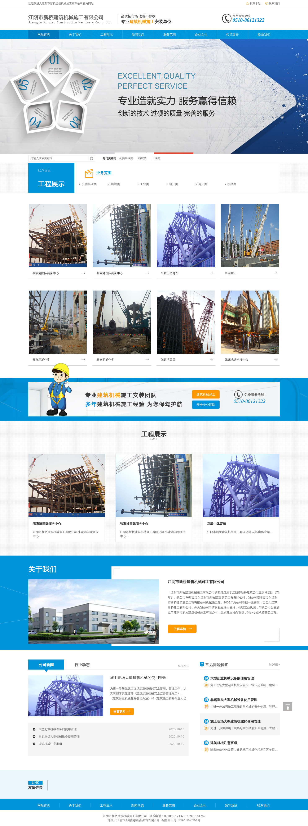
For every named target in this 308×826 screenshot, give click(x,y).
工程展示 (106, 34)
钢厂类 (173, 184)
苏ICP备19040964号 (187, 820)
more (182, 666)
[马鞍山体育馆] (241, 485)
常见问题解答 (216, 664)
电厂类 (202, 184)
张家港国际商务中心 (47, 523)
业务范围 (169, 34)
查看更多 (119, 711)
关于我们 (75, 34)
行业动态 (82, 664)
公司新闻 (46, 664)
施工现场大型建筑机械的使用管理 (138, 677)
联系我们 (274, 3)
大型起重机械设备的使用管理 (58, 729)
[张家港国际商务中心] (66, 485)
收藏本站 (255, 3)
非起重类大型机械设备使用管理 (59, 736)
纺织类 (142, 158)
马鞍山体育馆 (216, 523)
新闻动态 (138, 34)
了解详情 (179, 629)
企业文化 (201, 34)
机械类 (232, 184)
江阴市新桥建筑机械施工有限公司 (196, 581)
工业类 (156, 158)
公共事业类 (126, 158)
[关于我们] (93, 642)
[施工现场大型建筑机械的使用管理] (65, 715)
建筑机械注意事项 (50, 744)
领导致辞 (232, 34)
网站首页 (44, 34)
